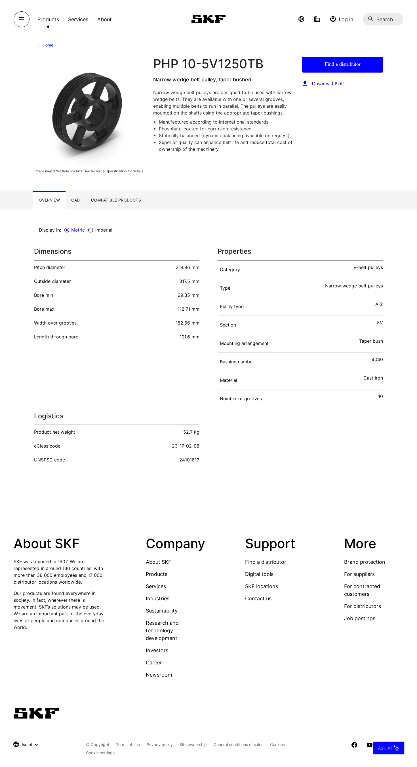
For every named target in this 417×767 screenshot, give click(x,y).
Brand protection (364, 562)
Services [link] (78, 19)
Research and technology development (162, 630)
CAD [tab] (75, 200)
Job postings (359, 618)
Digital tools (259, 574)
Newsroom (159, 675)
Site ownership (193, 744)
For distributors (362, 606)
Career (154, 663)
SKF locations (261, 586)
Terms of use (128, 744)
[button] (301, 19)
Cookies (277, 744)
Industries (157, 598)
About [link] (104, 19)
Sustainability (162, 611)
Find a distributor (343, 64)
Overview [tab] (49, 200)
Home (48, 45)
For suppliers (359, 574)
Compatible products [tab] (116, 200)
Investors (157, 650)
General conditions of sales (238, 744)
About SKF (158, 562)
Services (156, 586)
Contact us (258, 598)
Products (156, 574)
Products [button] (48, 19)
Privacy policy (160, 744)
